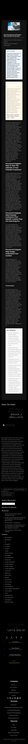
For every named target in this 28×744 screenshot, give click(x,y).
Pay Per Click (8, 582)
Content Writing (9, 553)
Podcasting (8, 584)
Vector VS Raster (19, 489)
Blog (13, 724)
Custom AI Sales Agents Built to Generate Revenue (13, 514)
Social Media (8, 591)
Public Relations (9, 586)
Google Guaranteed (10, 562)
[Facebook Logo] (10, 698)
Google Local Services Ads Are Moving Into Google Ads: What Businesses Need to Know (15, 519)
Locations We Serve (13, 692)
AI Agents (7, 544)
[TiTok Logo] (12, 698)
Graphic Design (9, 566)
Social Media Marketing (13, 710)
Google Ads (8, 560)
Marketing (6, 43)
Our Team (13, 727)
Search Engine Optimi (10, 707)
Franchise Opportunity (13, 732)
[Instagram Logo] (8, 698)
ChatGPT (7, 548)
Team (6, 593)
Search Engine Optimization (12, 588)
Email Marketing (9, 557)
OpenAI (7, 577)
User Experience (9, 597)
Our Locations (13, 687)
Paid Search (8, 580)
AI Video (7, 546)
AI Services (14, 705)
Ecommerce (8, 555)
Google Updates (9, 564)
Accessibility (8, 537)
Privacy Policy (13, 735)
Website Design (9, 602)
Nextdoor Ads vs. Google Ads (12, 522)
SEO (8, 323)
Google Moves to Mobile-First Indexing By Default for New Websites (7, 492)
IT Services (8, 571)
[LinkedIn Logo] (15, 698)
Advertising (8, 539)
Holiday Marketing (9, 568)
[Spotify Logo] (20, 698)
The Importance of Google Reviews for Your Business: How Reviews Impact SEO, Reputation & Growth (15, 526)
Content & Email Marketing (14, 713)
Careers (14, 695)
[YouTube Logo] (17, 698)
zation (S (18, 707)
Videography (8, 600)
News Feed (8, 575)
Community (14, 730)
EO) (21, 707)
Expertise (13, 690)
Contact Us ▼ (14, 684)
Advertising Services (13, 718)
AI (5, 542)
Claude (6, 551)
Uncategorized (8, 595)
